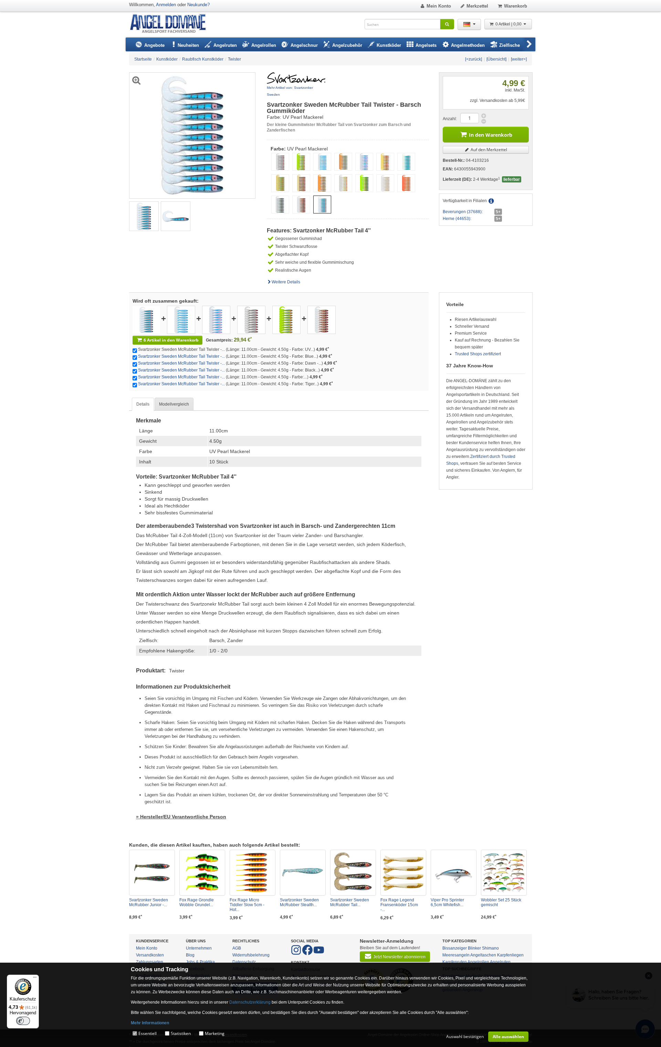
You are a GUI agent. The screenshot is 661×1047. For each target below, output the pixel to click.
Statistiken (181, 1033)
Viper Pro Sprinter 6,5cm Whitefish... (447, 902)
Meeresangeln (456, 955)
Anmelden (166, 4)
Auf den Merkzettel (488, 150)
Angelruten (500, 962)
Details (142, 404)
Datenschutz (244, 962)
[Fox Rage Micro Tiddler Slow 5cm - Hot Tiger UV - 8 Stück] (252, 873)
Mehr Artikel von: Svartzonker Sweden (290, 91)
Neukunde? (198, 4)
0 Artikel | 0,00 (509, 24)
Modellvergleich (174, 404)
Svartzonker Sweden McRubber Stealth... (299, 902)
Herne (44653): (457, 218)
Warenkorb (515, 6)
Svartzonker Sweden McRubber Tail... (349, 902)
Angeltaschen (483, 955)
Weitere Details (286, 282)
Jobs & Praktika (200, 962)
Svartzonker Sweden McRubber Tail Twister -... (181, 356)
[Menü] (35, 979)
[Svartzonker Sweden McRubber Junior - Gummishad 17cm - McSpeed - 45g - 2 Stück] (152, 873)
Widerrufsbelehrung (251, 955)
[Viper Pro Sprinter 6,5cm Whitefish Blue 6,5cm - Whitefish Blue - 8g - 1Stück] (453, 873)
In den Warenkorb (490, 135)
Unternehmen (199, 948)
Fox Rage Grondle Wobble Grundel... (196, 902)
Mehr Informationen (150, 1022)
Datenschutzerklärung (250, 1002)
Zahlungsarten (149, 962)
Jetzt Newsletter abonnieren (399, 956)
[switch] (23, 1021)
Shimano (490, 948)
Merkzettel (477, 6)
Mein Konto (439, 6)
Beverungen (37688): (463, 211)
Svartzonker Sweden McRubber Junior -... (148, 902)
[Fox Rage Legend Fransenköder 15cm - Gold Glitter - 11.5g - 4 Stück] (403, 873)
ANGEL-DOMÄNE (171, 24)
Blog (190, 955)
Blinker (474, 948)
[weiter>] (519, 59)
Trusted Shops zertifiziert (478, 354)
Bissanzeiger (454, 948)
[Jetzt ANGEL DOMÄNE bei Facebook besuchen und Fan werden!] (296, 953)
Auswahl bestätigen (465, 1036)
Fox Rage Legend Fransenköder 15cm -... (399, 905)
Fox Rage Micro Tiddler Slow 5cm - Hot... (247, 905)
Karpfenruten (454, 962)
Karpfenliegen (510, 955)
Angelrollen (478, 962)
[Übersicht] (496, 59)
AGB (236, 948)
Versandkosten (150, 955)
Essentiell (147, 1033)
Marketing (214, 1033)
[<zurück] (473, 59)
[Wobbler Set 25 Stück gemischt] (504, 873)
